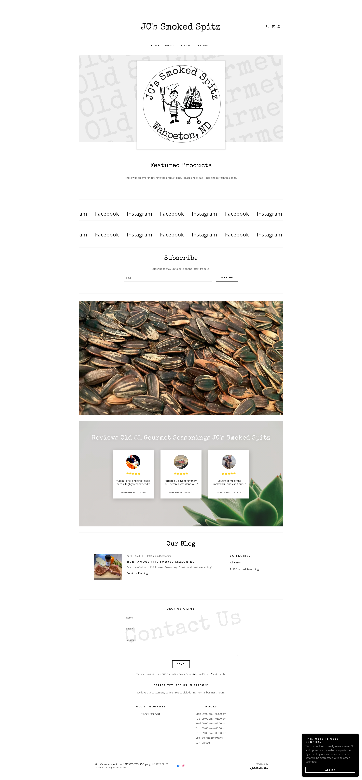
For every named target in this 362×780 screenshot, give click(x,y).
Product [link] (205, 45)
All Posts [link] (235, 562)
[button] (279, 26)
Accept (330, 770)
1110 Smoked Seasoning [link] (244, 569)
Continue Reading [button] (137, 573)
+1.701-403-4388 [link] (150, 713)
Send (181, 664)
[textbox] (168, 278)
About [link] (169, 45)
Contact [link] (186, 45)
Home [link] (154, 45)
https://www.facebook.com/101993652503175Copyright (123, 764)
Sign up (227, 277)
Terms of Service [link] (211, 674)
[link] (181, 26)
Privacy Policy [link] (192, 674)
